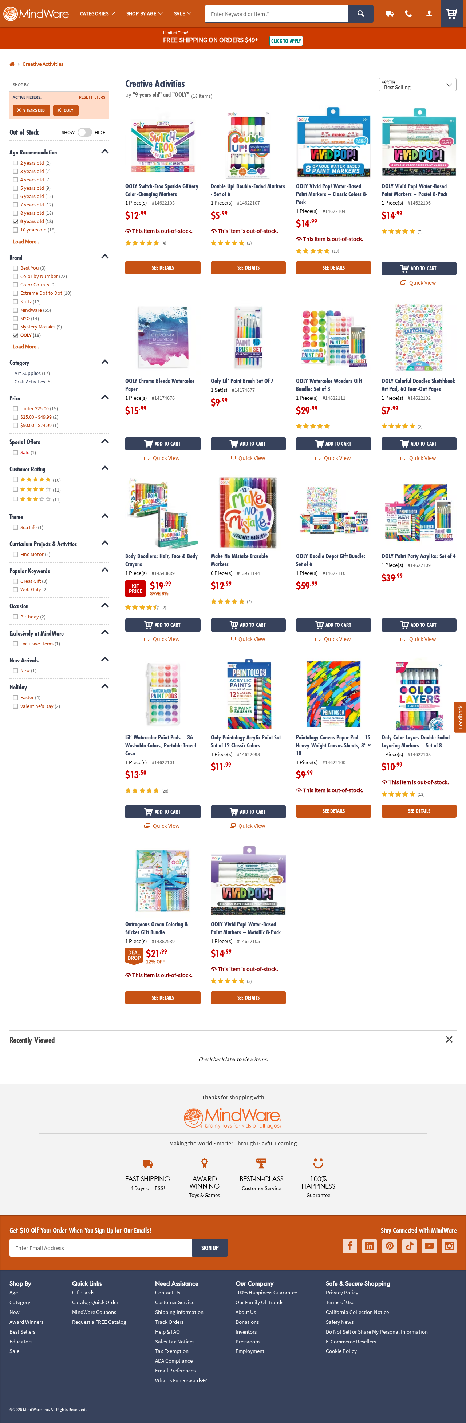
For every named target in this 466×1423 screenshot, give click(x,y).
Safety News (340, 1321)
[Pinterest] (389, 1246)
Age (13, 1292)
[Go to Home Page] (12, 64)
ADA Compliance (174, 1360)
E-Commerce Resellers (351, 1341)
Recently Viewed (32, 1039)
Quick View (422, 282)
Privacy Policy (342, 1292)
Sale (14, 1350)
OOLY (68, 110)
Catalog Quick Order (95, 1302)
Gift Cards (83, 1292)
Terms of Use (340, 1302)
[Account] (429, 13)
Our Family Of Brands (259, 1302)
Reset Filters (92, 97)
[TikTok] (409, 1246)
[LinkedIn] (369, 1246)
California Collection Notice (357, 1312)
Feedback (460, 717)
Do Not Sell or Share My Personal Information (377, 1331)
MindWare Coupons (94, 1312)
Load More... (27, 241)
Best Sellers (22, 1331)
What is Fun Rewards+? (181, 1380)
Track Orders (169, 1321)
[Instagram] (449, 1246)
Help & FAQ (167, 1331)
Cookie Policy (341, 1350)
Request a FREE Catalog (99, 1321)
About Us (246, 1312)
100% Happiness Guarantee (266, 1292)
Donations (247, 1321)
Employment (250, 1350)
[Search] (361, 14)
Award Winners (26, 1321)
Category (19, 1302)
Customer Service (174, 1302)
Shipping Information (179, 1312)
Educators (20, 1341)
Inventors (246, 1331)
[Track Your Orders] (390, 13)
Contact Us (167, 1292)
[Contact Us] (408, 13)
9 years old (34, 110)
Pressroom (248, 1341)
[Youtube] (429, 1246)
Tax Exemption (172, 1350)
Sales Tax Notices (174, 1341)
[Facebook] (350, 1246)
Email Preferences (175, 1370)
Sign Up (210, 1247)
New (14, 1312)
